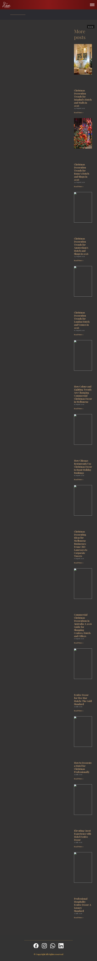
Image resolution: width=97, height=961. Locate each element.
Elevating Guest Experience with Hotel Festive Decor (82, 835)
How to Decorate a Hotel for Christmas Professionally (83, 767)
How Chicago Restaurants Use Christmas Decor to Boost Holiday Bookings (83, 466)
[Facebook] (36, 945)
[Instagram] (44, 945)
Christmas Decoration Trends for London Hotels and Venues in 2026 (82, 320)
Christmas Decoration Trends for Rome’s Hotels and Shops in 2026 (81, 172)
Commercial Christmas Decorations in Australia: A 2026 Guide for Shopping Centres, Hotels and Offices (83, 625)
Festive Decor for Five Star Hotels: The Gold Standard (83, 699)
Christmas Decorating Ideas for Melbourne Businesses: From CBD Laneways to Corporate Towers (80, 544)
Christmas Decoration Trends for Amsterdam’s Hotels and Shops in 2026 (81, 246)
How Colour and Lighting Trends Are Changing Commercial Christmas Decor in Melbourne (83, 394)
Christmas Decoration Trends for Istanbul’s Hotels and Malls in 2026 (83, 98)
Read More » (78, 112)
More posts (80, 34)
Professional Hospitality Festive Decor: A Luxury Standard (82, 904)
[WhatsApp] (52, 945)
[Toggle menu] (92, 5)
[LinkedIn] (61, 945)
